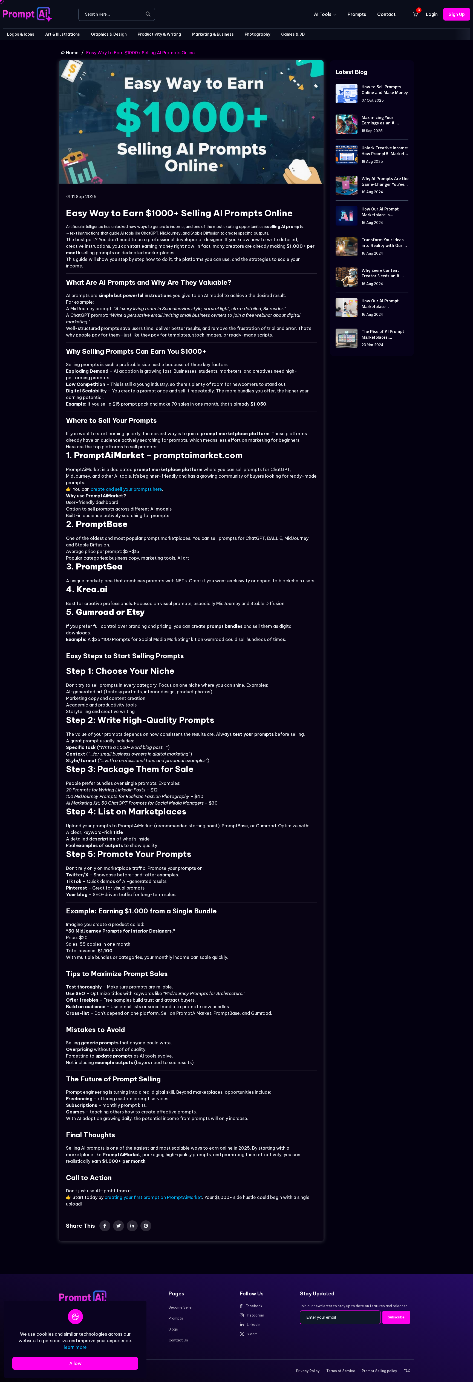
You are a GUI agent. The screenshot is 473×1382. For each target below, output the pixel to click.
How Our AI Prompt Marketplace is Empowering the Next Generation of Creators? (382, 212)
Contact (386, 14)
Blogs (173, 1329)
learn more (75, 1347)
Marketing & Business (213, 34)
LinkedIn (253, 1325)
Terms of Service (340, 1371)
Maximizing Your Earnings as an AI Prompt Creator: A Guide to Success (379, 120)
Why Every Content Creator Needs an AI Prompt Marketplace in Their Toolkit (384, 273)
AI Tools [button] (323, 14)
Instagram (255, 1315)
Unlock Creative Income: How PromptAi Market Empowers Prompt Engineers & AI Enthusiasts (385, 150)
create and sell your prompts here (126, 489)
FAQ (407, 1371)
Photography (257, 34)
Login (432, 14)
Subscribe (396, 1317)
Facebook (254, 1306)
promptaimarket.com (198, 455)
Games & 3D (293, 34)
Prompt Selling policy (379, 1371)
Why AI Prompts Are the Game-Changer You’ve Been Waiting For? (385, 181)
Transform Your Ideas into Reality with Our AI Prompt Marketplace (384, 242)
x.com (252, 1334)
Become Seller (181, 1307)
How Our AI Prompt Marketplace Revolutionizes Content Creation (384, 303)
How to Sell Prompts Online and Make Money (385, 89)
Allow (75, 1363)
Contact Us (178, 1340)
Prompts (357, 14)
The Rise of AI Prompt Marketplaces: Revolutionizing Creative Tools (383, 334)
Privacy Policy (308, 1371)
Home (72, 52)
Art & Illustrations (62, 34)
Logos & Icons (20, 34)
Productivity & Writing (159, 34)
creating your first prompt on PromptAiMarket (153, 1197)
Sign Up (457, 14)
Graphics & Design (109, 34)
